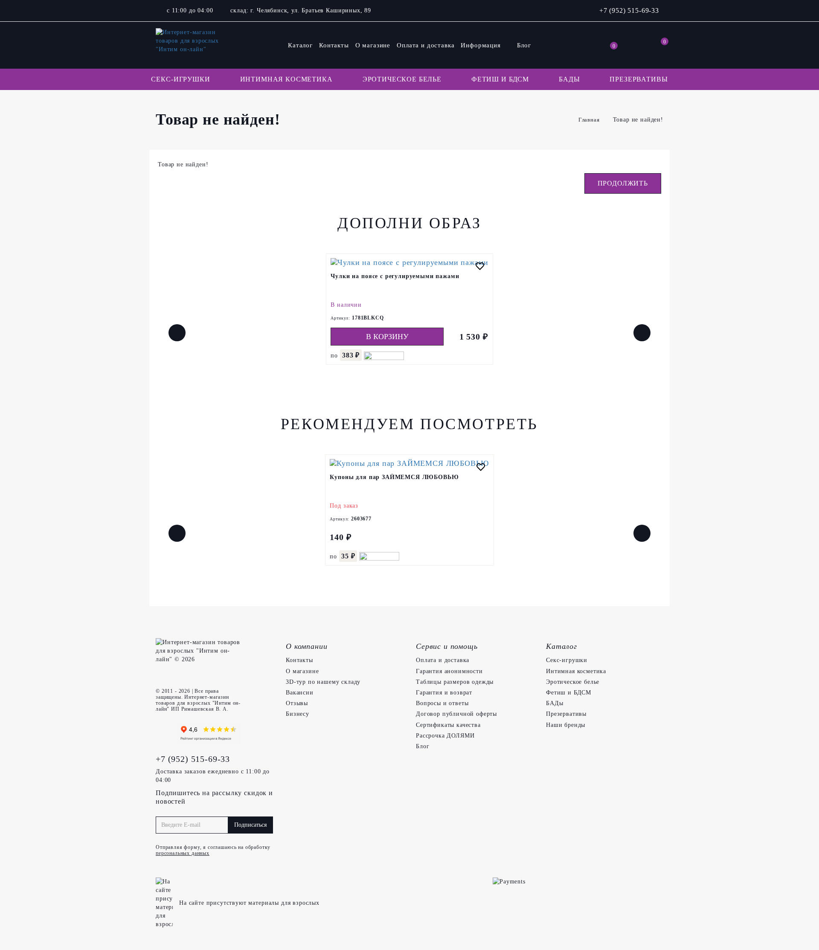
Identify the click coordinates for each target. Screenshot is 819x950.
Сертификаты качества (448, 725)
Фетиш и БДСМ (500, 79)
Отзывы (297, 703)
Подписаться (250, 825)
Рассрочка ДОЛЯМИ (445, 735)
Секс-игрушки (180, 79)
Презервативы (639, 79)
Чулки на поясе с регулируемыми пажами (395, 276)
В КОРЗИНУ (387, 336)
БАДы (569, 79)
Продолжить (623, 183)
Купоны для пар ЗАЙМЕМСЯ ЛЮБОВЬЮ (394, 477)
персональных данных (182, 853)
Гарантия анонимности (449, 671)
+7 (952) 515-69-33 (629, 10)
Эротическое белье (402, 79)
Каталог (300, 45)
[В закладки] (480, 267)
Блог (524, 45)
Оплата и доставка (425, 45)
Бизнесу (297, 714)
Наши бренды (565, 725)
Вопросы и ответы (442, 703)
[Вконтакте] (164, 733)
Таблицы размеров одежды (455, 682)
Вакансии (300, 692)
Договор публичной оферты (456, 714)
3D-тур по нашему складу (323, 682)
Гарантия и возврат (444, 692)
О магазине (372, 45)
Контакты (334, 45)
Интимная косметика (286, 79)
